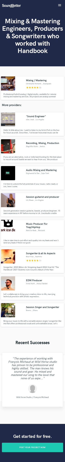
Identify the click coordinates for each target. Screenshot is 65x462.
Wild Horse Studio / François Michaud (32, 397)
